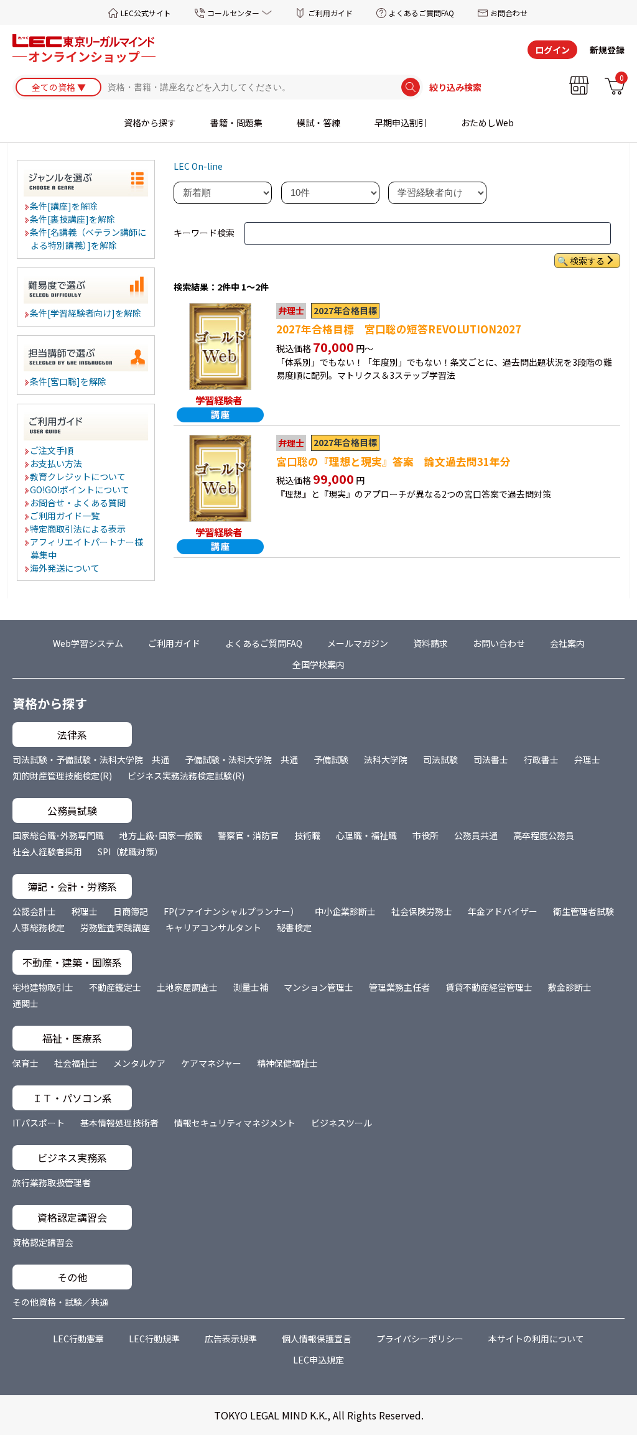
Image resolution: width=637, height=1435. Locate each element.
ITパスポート (38, 1123)
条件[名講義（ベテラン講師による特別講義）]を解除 (88, 238)
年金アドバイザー (502, 911)
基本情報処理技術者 (119, 1123)
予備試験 (331, 759)
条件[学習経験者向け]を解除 (86, 313)
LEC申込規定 (318, 1360)
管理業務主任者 (399, 987)
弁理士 (587, 759)
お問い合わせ (499, 643)
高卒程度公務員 (543, 835)
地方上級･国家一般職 (160, 835)
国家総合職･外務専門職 (58, 835)
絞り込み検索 (455, 87)
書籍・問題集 (236, 122)
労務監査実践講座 (115, 927)
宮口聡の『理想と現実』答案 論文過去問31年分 (393, 461)
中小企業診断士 (345, 911)
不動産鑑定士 (115, 987)
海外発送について (65, 568)
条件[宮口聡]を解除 (68, 381)
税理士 (85, 911)
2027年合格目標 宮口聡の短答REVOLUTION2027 (398, 329)
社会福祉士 (76, 1063)
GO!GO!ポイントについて (80, 489)
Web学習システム (88, 643)
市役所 (425, 835)
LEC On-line (198, 166)
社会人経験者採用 (47, 851)
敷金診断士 (570, 987)
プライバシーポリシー (419, 1338)
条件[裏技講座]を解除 (73, 219)
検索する (587, 260)
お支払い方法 (56, 463)
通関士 (25, 1003)
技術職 (307, 835)
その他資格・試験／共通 (60, 1302)
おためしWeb (487, 122)
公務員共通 (476, 835)
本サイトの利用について (536, 1338)
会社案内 (567, 643)
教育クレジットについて (78, 476)
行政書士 (541, 759)
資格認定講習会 (42, 1242)
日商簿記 (130, 911)
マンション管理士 (318, 987)
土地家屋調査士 (187, 987)
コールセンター (233, 12)
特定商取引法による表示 (78, 528)
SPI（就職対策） (130, 851)
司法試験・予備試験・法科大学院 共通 (90, 759)
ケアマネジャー (211, 1063)
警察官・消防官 (248, 835)
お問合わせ (509, 12)
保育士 (25, 1063)
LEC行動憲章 (78, 1338)
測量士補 (250, 987)
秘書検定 (294, 927)
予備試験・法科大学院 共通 (241, 759)
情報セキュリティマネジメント (234, 1123)
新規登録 (607, 50)
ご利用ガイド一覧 (65, 515)
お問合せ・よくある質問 (78, 502)
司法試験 (440, 759)
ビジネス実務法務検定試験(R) (186, 775)
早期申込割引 (400, 122)
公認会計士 (34, 911)
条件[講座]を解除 (64, 206)
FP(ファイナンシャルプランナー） (231, 911)
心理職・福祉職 (366, 835)
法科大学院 (385, 759)
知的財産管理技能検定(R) (62, 775)
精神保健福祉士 (287, 1063)
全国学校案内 (318, 664)
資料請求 (430, 643)
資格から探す (150, 122)
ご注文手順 (52, 450)
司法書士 (490, 759)
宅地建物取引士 (42, 987)
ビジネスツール (341, 1123)
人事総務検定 (38, 927)
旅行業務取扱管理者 (51, 1182)
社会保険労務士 (421, 911)
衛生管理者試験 (583, 911)
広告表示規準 (231, 1338)
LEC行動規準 (154, 1338)
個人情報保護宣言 (316, 1338)
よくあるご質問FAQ (421, 12)
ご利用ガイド (330, 12)
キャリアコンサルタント (213, 927)
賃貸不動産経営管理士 (488, 987)
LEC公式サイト (146, 12)
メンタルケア (139, 1063)
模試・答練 (318, 122)
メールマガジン (357, 643)
